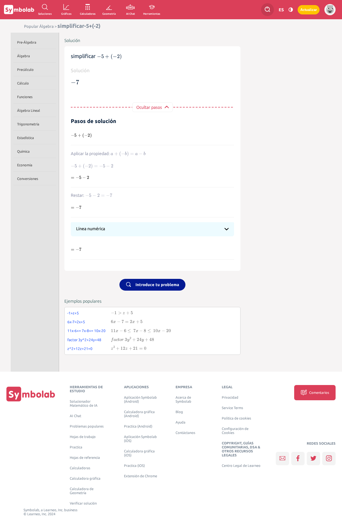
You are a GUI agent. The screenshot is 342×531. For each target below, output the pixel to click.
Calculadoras (80, 468)
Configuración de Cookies (235, 431)
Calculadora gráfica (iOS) (139, 453)
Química (23, 151)
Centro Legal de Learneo (241, 466)
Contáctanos (185, 433)
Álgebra (23, 56)
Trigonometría (28, 124)
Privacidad (230, 397)
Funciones (25, 97)
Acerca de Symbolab (183, 399)
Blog (179, 412)
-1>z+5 (73, 313)
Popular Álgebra (39, 26)
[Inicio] (30, 394)
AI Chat (75, 416)
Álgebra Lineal (28, 110)
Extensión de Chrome (140, 476)
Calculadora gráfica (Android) (139, 414)
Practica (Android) (138, 426)
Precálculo (25, 69)
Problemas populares (87, 426)
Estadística (25, 138)
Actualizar (308, 10)
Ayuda (180, 422)
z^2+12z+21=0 (79, 349)
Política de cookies (236, 418)
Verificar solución (83, 503)
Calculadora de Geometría (82, 491)
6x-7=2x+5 (76, 322)
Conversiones (27, 178)
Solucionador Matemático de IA (84, 403)
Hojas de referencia (85, 458)
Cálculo (23, 83)
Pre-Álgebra (26, 42)
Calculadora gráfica (85, 478)
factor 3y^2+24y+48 (84, 340)
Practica (76, 447)
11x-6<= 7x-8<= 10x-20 (86, 331)
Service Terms (232, 408)
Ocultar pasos (149, 107)
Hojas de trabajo (83, 437)
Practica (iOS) (134, 466)
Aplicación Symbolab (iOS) (140, 439)
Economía (24, 165)
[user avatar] (330, 9)
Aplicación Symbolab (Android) (140, 399)
